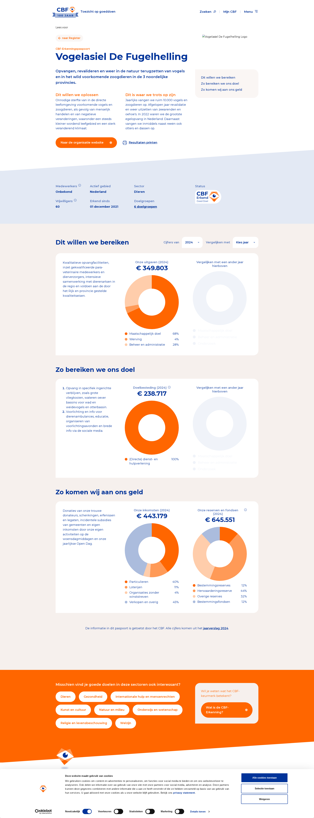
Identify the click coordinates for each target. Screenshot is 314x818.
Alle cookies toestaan (264, 777)
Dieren (66, 697)
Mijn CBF (230, 12)
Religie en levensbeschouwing (84, 723)
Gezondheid (93, 697)
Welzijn (125, 723)
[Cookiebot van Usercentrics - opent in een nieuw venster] (43, 811)
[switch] (118, 811)
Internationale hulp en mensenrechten (145, 697)
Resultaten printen (143, 142)
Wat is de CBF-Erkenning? (217, 710)
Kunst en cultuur (73, 710)
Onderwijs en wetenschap (158, 710)
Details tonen (197, 811)
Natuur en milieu (111, 710)
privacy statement (184, 792)
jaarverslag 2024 (215, 628)
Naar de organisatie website (82, 142)
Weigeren (264, 799)
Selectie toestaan (264, 788)
